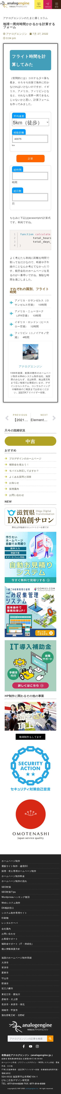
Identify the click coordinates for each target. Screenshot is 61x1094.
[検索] (50, 1038)
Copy (47, 232)
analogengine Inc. (32, 1088)
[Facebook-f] (23, 1046)
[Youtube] (30, 1046)
